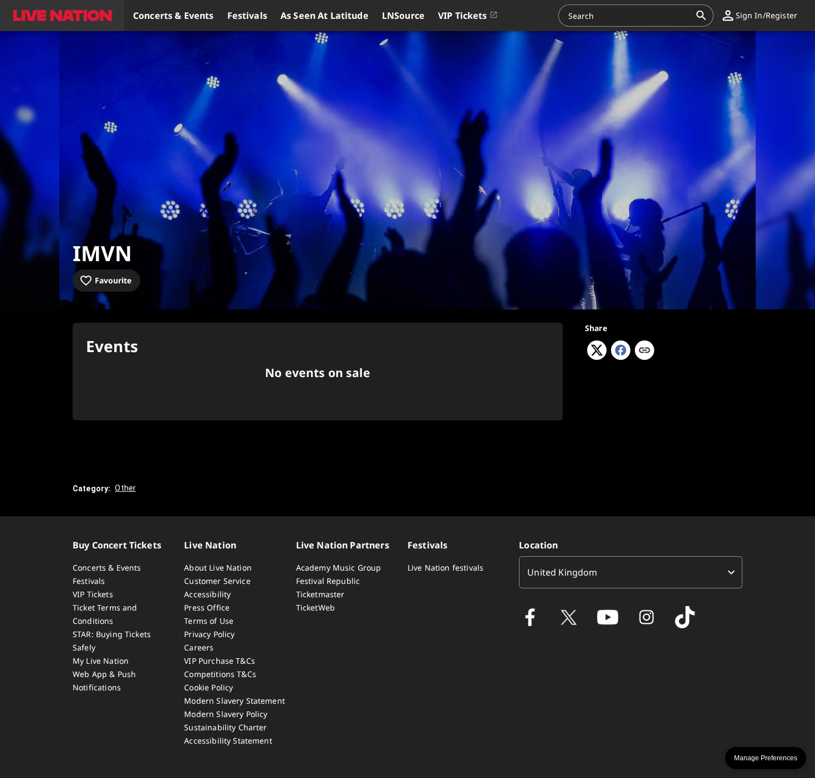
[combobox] (629, 15)
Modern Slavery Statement (234, 700)
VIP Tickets (93, 594)
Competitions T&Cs (220, 674)
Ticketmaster (320, 594)
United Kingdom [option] (562, 572)
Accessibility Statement (228, 740)
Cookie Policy (208, 687)
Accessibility (207, 594)
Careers (198, 647)
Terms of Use (208, 621)
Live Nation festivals (445, 567)
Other (125, 488)
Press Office (207, 607)
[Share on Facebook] (620, 356)
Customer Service (217, 581)
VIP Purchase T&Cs (219, 660)
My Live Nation (101, 660)
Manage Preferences (765, 758)
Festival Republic (328, 581)
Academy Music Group (338, 567)
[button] (62, 15)
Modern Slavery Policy (225, 714)
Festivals (89, 581)
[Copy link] (644, 351)
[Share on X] (597, 356)
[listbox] (630, 572)
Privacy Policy (209, 634)
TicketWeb (315, 607)
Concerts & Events (107, 567)
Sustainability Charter (225, 727)
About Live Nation (218, 567)
